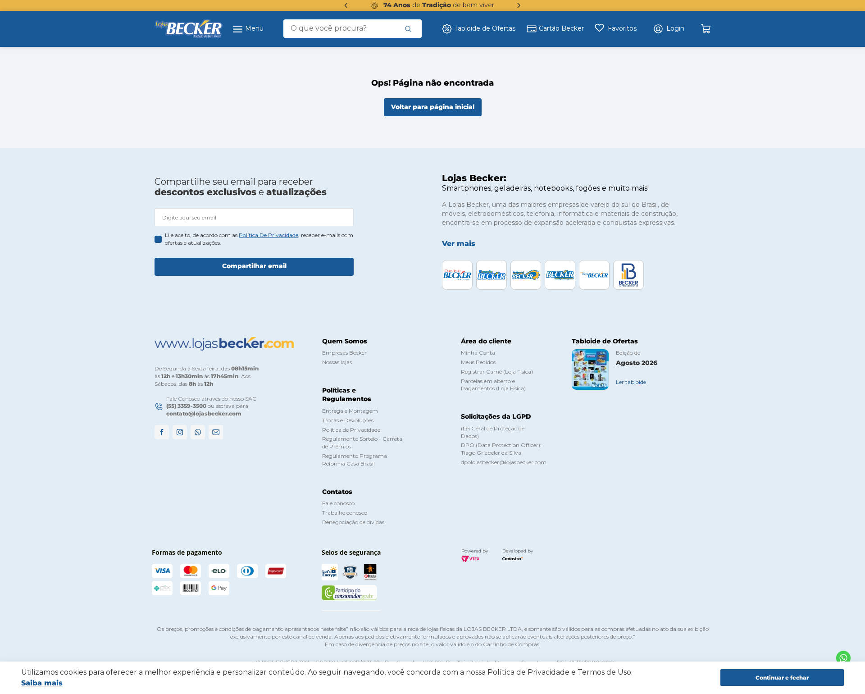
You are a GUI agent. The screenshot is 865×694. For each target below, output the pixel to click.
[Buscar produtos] (408, 28)
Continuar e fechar (782, 677)
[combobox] (352, 28)
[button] (668, 28)
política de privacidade (268, 235)
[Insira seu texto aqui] (843, 658)
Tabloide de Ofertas (484, 28)
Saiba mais (42, 683)
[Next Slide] (519, 5)
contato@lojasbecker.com (203, 413)
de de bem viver (438, 5)
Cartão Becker (561, 28)
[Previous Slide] (346, 5)
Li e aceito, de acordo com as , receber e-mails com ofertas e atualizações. (259, 239)
